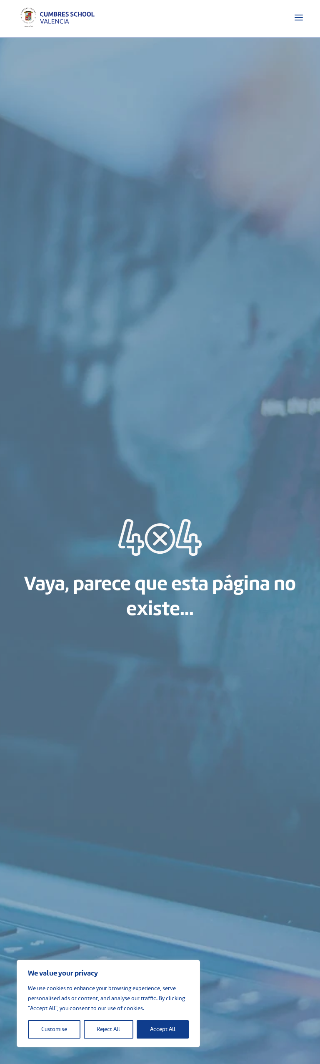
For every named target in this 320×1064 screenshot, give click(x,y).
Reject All (108, 1029)
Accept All (162, 1029)
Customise (54, 1029)
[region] (108, 1003)
